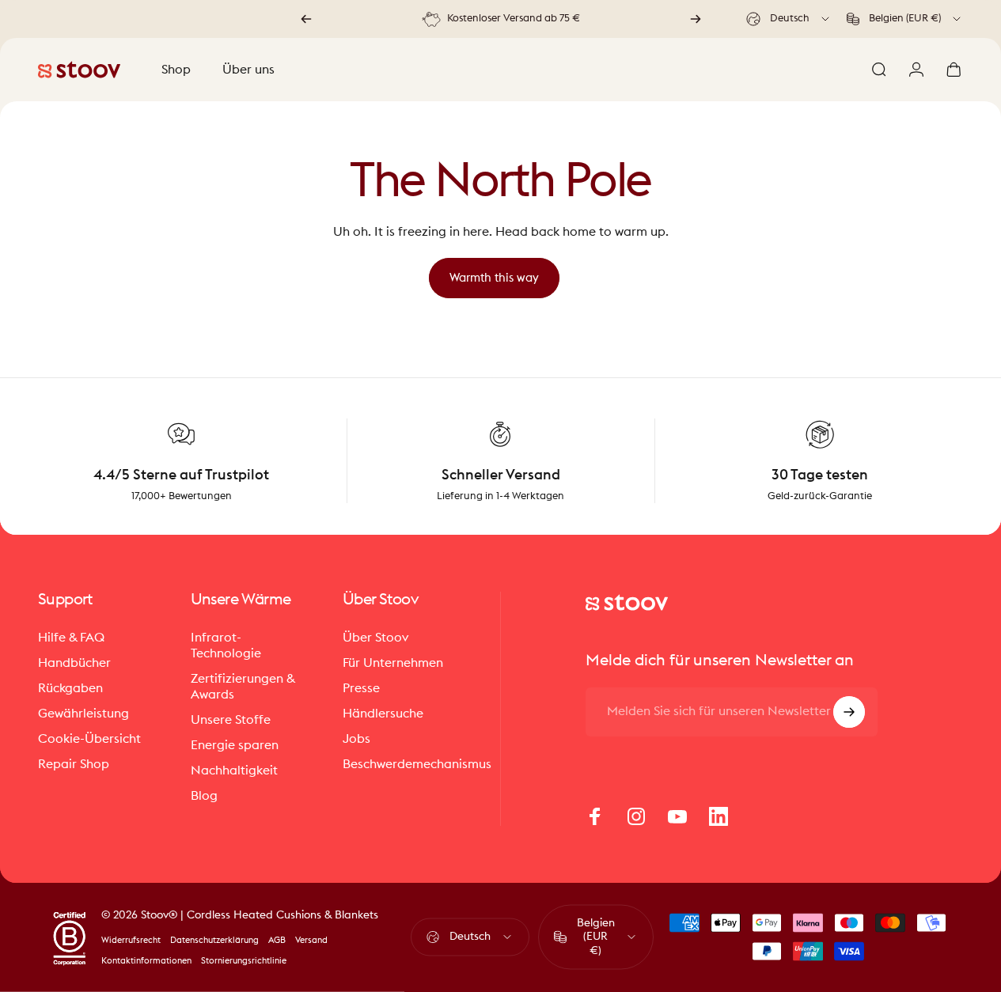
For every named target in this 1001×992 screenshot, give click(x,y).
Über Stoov (375, 637)
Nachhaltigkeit (234, 770)
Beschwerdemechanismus (417, 764)
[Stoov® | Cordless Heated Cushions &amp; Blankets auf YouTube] (677, 816)
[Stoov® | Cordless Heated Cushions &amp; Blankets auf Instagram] (636, 816)
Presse (361, 688)
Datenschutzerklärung (214, 940)
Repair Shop (73, 764)
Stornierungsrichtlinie (243, 960)
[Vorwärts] (695, 19)
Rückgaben (70, 688)
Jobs (356, 739)
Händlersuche (383, 713)
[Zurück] (306, 19)
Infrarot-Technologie (226, 645)
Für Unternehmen (393, 663)
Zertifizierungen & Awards (243, 686)
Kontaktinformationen (146, 960)
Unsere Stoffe (231, 720)
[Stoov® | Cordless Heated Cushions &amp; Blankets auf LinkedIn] (718, 816)
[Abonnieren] (849, 712)
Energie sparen (235, 745)
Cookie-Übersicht (89, 739)
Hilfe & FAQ (71, 637)
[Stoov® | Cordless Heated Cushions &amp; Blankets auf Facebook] (595, 816)
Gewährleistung (83, 713)
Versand (311, 940)
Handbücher (74, 663)
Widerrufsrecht (131, 940)
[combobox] (789, 19)
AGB (277, 940)
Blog (204, 795)
